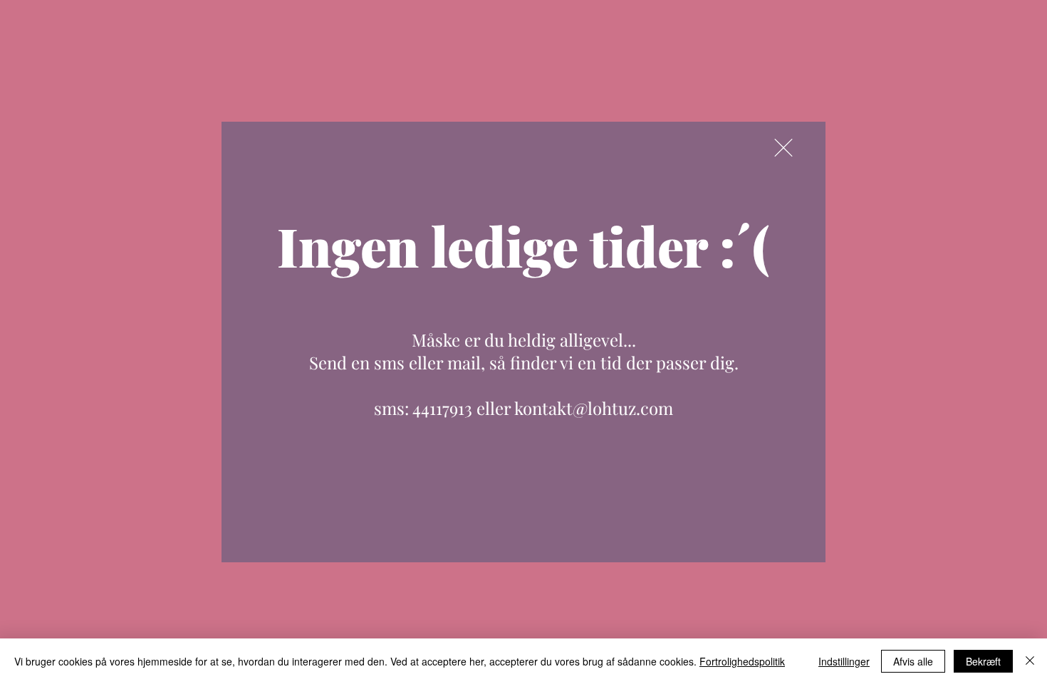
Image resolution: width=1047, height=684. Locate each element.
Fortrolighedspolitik (742, 661)
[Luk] (1029, 661)
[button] (783, 148)
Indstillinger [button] (844, 661)
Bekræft (983, 661)
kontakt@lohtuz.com (593, 407)
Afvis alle (913, 661)
